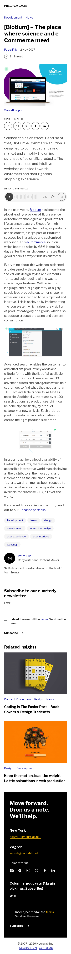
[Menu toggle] (64, 5)
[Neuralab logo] (15, 5)
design (48, 520)
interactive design (40, 528)
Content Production (17, 699)
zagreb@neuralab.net (24, 853)
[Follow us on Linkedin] (44, 126)
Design (39, 699)
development (15, 528)
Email (13, 895)
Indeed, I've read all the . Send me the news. (38, 621)
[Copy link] (8, 126)
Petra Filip (11, 49)
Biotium (35, 210)
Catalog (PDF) (28, 947)
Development (13, 17)
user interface (41, 536)
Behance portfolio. (32, 510)
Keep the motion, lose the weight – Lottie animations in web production (34, 778)
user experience (16, 536)
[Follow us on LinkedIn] (53, 870)
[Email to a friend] (17, 126)
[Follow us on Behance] (12, 870)
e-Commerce (36, 242)
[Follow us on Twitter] (26, 126)
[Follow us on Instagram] (28, 870)
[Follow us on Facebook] (35, 126)
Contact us (46, 947)
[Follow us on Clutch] (20, 870)
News (29, 17)
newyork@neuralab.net (25, 836)
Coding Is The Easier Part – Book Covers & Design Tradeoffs (31, 709)
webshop (12, 544)
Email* (7, 602)
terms (44, 619)
